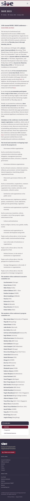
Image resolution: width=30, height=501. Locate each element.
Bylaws (3, 485)
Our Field (3, 477)
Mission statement (5, 479)
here (21, 79)
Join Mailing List (5, 487)
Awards (3, 464)
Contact (3, 470)
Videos (3, 468)
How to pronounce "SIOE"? (7, 483)
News (2, 466)
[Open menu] (27, 3)
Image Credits (19, 497)
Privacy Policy (11, 497)
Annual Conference (5, 460)
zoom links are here (7, 28)
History (3, 481)
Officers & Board (5, 462)
